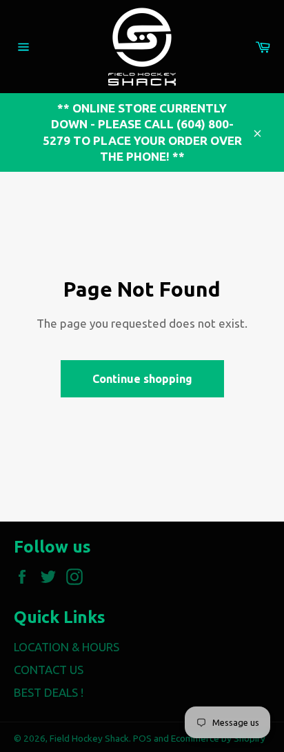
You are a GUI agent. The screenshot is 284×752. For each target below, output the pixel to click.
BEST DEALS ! (48, 692)
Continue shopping (142, 379)
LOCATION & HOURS (66, 646)
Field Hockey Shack (89, 738)
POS (142, 738)
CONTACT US (48, 669)
